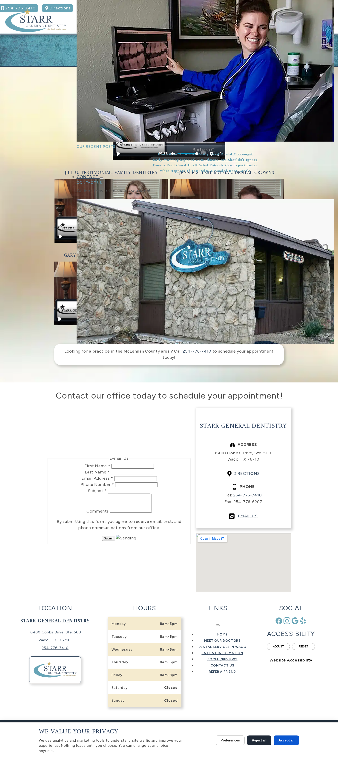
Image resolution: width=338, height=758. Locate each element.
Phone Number (97, 484)
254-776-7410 (197, 351)
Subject (97, 490)
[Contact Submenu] (101, 178)
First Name (97, 465)
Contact (88, 176)
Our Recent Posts (96, 146)
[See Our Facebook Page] (278, 620)
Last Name (97, 472)
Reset (303, 646)
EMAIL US (248, 516)
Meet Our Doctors (222, 641)
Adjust (278, 646)
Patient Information (222, 653)
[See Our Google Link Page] (295, 620)
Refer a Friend (222, 672)
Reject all (259, 740)
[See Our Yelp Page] (303, 620)
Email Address (97, 478)
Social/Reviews (222, 659)
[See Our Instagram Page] (287, 620)
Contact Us (89, 182)
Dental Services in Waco (222, 647)
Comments (98, 511)
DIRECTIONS (246, 473)
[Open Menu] (218, 625)
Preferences (230, 740)
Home (222, 634)
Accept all (286, 740)
